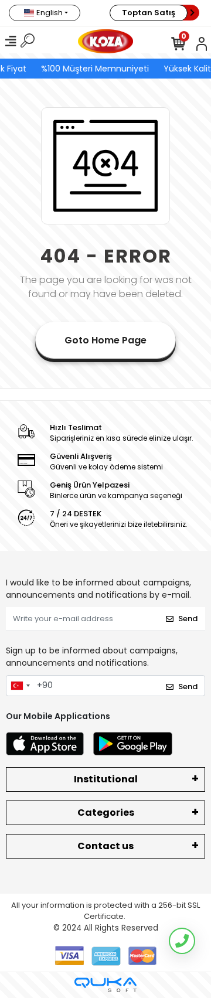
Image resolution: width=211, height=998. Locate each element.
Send (188, 618)
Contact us (105, 846)
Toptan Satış (148, 12)
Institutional (106, 779)
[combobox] (19, 686)
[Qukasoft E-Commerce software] (105, 984)
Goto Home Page (105, 340)
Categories (105, 812)
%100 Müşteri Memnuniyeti (94, 68)
